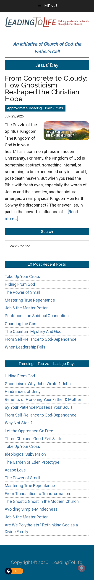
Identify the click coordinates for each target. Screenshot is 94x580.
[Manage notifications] (81, 568)
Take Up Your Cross (22, 276)
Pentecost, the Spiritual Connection (37, 315)
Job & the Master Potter (26, 307)
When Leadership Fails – (27, 347)
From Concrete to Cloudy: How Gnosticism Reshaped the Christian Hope (46, 88)
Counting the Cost (21, 323)
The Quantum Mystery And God (33, 331)
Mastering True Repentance (30, 300)
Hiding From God (20, 284)
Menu (50, 5)
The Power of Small (22, 292)
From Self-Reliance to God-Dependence (40, 339)
